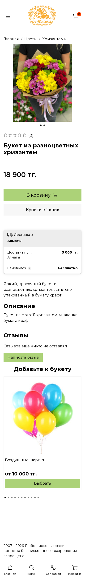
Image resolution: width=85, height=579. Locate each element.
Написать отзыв (23, 357)
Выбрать (42, 483)
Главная (11, 39)
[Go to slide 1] (41, 125)
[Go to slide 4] (15, 497)
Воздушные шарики (25, 460)
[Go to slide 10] (35, 497)
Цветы (30, 39)
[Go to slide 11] (38, 497)
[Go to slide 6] (21, 497)
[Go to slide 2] (44, 125)
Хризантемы (54, 39)
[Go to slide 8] (28, 497)
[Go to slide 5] (18, 497)
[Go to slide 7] (25, 497)
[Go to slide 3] (12, 497)
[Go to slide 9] (31, 497)
